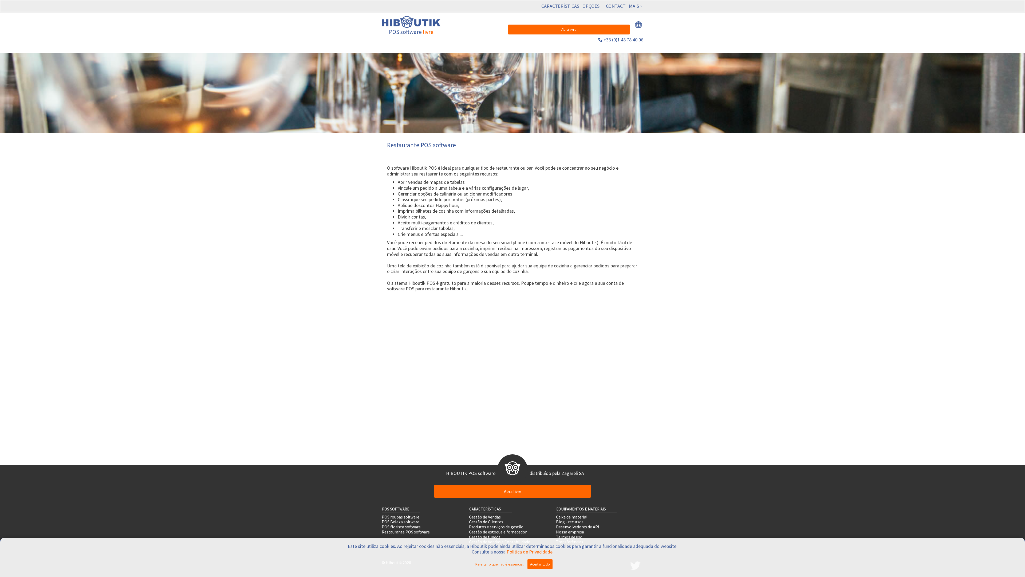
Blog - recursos (570, 521)
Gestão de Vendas (485, 516)
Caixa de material (572, 516)
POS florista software (401, 526)
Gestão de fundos (484, 536)
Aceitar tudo (540, 564)
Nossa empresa (570, 531)
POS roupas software (400, 516)
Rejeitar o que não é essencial (499, 564)
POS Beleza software (400, 521)
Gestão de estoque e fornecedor (498, 531)
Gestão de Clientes (486, 521)
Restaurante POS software (406, 531)
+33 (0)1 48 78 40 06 (623, 40)
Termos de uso (569, 536)
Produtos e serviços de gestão (496, 526)
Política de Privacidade (530, 552)
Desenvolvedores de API (577, 526)
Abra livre (569, 29)
